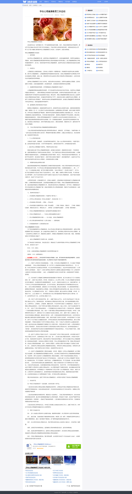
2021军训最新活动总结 (32, 473)
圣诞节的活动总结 (30, 477)
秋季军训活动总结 (58, 473)
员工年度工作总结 (58, 470)
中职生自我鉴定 (90, 61)
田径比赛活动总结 (30, 482)
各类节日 (100, 64)
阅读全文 (57, 15)
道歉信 (88, 67)
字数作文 (60, 1)
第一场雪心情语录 (102, 58)
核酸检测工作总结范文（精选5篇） (62, 479)
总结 (40, 5)
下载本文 (62, 15)
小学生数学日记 (102, 32)
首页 (40, 1)
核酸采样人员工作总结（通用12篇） (63, 482)
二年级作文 (89, 70)
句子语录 (67, 1)
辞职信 (88, 64)
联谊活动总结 (29, 470)
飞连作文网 (63, 492)
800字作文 (100, 70)
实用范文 (74, 1)
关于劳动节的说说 (91, 55)
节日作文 (53, 1)
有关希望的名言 (90, 17)
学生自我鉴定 (101, 55)
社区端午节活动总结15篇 (60, 477)
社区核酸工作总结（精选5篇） (61, 475)
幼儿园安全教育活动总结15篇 (34, 475)
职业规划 (100, 67)
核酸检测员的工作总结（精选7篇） (35, 479)
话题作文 (46, 1)
